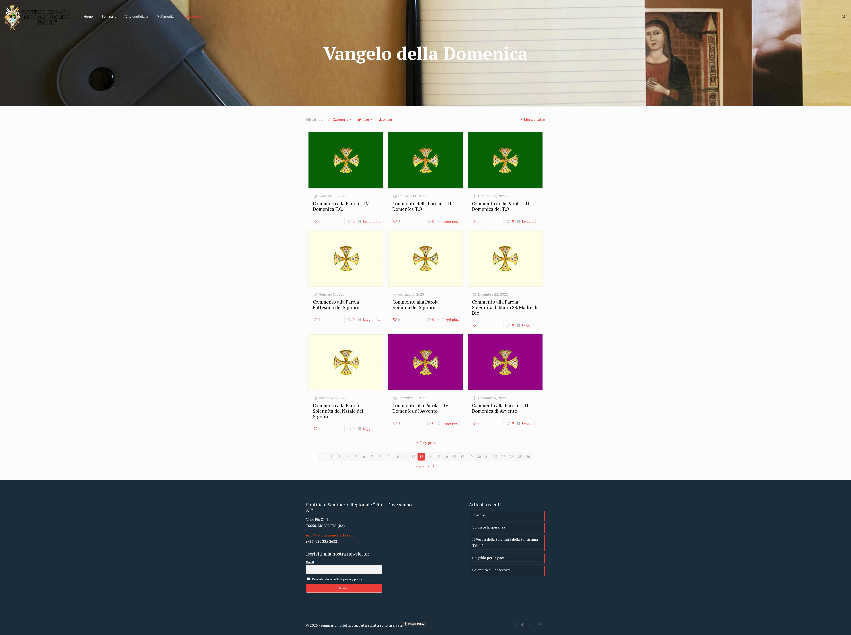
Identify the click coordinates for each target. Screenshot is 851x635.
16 (446, 456)
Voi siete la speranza (488, 527)
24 (512, 456)
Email (310, 562)
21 (487, 456)
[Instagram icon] (523, 625)
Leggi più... (371, 221)
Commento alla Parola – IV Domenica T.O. (341, 206)
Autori (388, 119)
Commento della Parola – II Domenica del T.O (500, 206)
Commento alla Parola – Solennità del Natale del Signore (338, 411)
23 (504, 456)
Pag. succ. (423, 466)
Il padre (478, 515)
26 (528, 456)
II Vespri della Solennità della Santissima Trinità (505, 542)
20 (479, 456)
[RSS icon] (529, 625)
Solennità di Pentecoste (491, 569)
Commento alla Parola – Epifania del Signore (417, 304)
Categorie (340, 119)
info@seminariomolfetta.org (329, 535)
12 (413, 456)
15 (438, 456)
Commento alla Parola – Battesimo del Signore (338, 304)
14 (430, 456)
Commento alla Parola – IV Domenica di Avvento (420, 408)
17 (454, 456)
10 (397, 456)
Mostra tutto (534, 119)
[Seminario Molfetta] (38, 16)
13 (422, 456)
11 (405, 456)
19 (471, 456)
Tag (366, 119)
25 (520, 456)
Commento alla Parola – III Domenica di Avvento (500, 408)
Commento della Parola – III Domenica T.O (421, 206)
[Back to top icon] (540, 624)
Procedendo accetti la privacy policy (337, 579)
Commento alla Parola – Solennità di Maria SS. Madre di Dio (505, 307)
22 (495, 456)
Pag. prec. (428, 442)
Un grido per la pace (488, 557)
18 (463, 456)
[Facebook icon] (517, 625)
